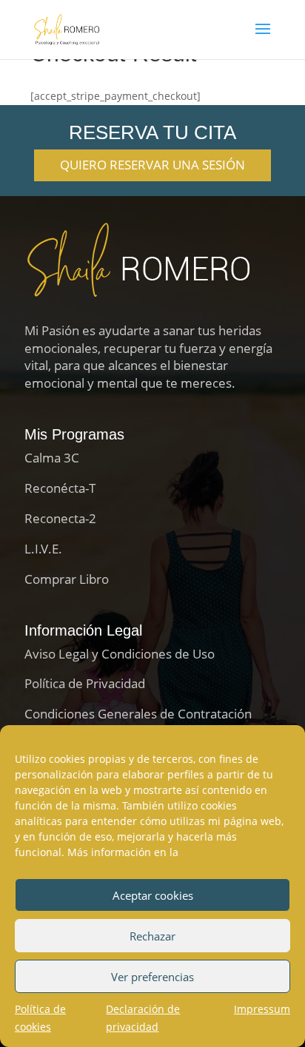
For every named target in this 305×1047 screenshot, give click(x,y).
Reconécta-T (59, 487)
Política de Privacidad (84, 683)
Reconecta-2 (60, 518)
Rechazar (152, 936)
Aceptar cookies (153, 895)
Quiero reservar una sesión (152, 164)
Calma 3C (51, 457)
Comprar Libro (66, 579)
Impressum (262, 1009)
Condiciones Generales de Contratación (138, 713)
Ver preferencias (152, 976)
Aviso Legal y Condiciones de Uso (119, 653)
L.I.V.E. (43, 548)
